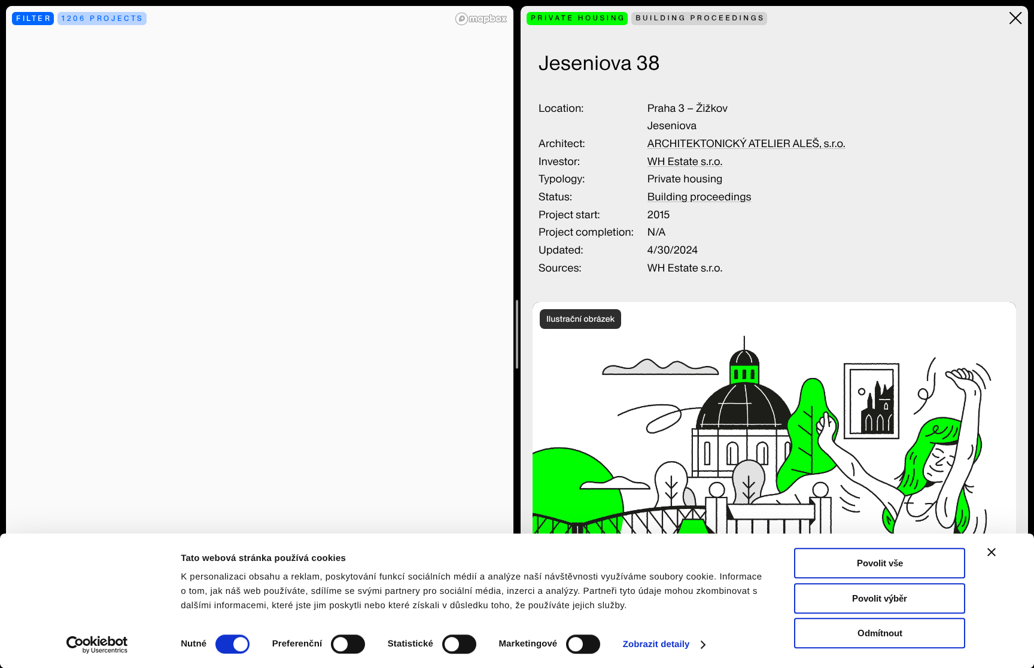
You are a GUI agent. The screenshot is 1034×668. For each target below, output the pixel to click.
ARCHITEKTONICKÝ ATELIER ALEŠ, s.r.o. (746, 143)
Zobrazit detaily (656, 644)
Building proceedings (699, 197)
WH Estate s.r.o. (685, 161)
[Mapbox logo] (481, 19)
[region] (259, 334)
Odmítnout (879, 633)
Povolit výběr (879, 598)
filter (34, 18)
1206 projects (103, 18)
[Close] (1015, 18)
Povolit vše (880, 563)
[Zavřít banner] (991, 552)
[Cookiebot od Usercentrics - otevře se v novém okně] (101, 645)
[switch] (348, 644)
